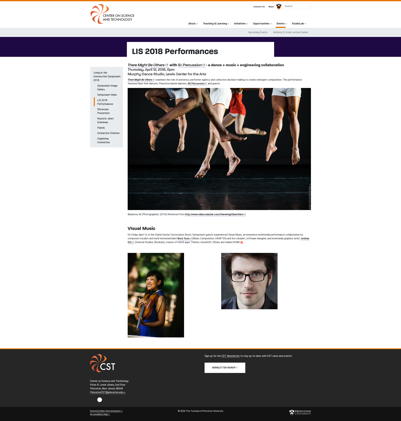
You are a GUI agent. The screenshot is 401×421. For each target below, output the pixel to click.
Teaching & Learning (215, 23)
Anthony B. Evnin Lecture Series (290, 32)
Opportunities (261, 23)
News (271, 6)
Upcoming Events (258, 32)
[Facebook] (99, 400)
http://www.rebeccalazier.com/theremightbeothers (214, 214)
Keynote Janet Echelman (105, 120)
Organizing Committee (103, 140)
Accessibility (99, 414)
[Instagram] (93, 400)
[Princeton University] (278, 7)
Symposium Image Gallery (107, 87)
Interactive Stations (108, 133)
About (192, 23)
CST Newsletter (230, 355)
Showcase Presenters (103, 111)
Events (281, 23)
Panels (101, 127)
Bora (183, 238)
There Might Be (146, 65)
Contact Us (259, 6)
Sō (190, 65)
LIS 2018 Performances (110, 102)
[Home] (112, 15)
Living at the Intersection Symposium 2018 (107, 76)
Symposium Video (107, 94)
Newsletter (223, 367)
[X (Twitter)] (106, 400)
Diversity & (105, 411)
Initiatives (240, 23)
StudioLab (298, 23)
